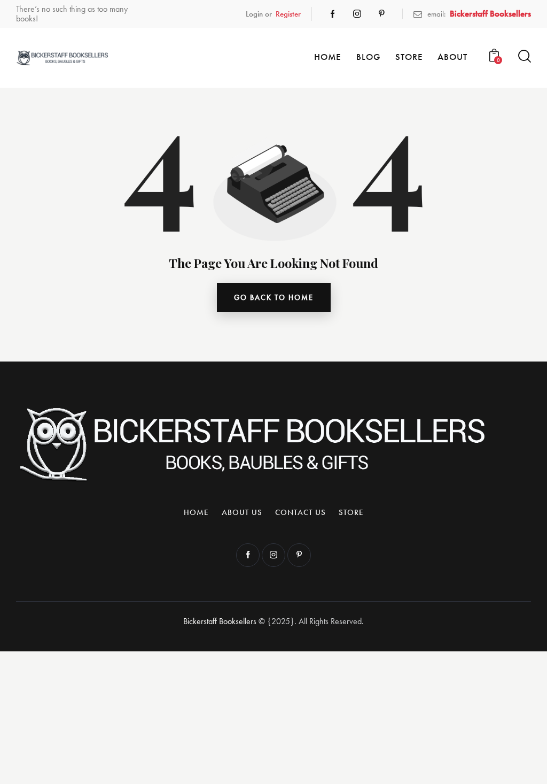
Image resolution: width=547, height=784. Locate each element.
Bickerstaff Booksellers (219, 621)
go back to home (274, 297)
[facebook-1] (333, 14)
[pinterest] (382, 14)
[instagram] (357, 14)
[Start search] (524, 56)
